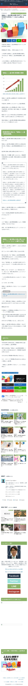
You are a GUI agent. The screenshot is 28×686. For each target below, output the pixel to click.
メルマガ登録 (20, 681)
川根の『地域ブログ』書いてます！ (14, 6)
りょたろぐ (13, 684)
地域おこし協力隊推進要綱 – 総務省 (11, 200)
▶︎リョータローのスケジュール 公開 (13, 494)
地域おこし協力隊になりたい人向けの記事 (10, 372)
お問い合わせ (21, 679)
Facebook (10, 499)
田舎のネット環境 (14, 681)
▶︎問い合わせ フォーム (10, 496)
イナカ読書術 (7, 681)
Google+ (16, 499)
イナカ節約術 (22, 677)
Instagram (22, 499)
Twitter (5, 499)
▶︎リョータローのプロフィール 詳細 (13, 491)
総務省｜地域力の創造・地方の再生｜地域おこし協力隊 (12, 93)
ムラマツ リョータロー (11, 480)
